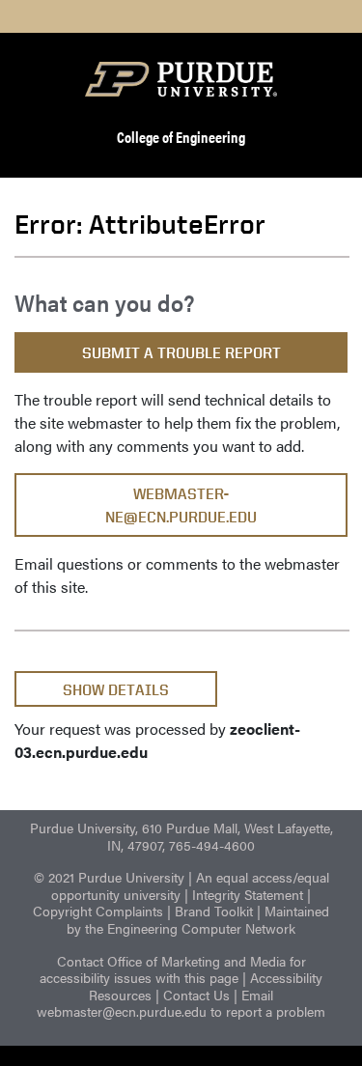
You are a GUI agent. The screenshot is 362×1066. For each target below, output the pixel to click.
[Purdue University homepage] (181, 79)
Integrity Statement (247, 894)
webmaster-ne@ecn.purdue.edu (181, 505)
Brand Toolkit (214, 910)
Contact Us (196, 994)
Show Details (116, 690)
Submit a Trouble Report (181, 353)
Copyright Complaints (98, 910)
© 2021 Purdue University (109, 876)
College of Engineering (181, 137)
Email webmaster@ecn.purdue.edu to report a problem (181, 1003)
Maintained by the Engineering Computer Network (198, 919)
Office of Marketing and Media (196, 960)
